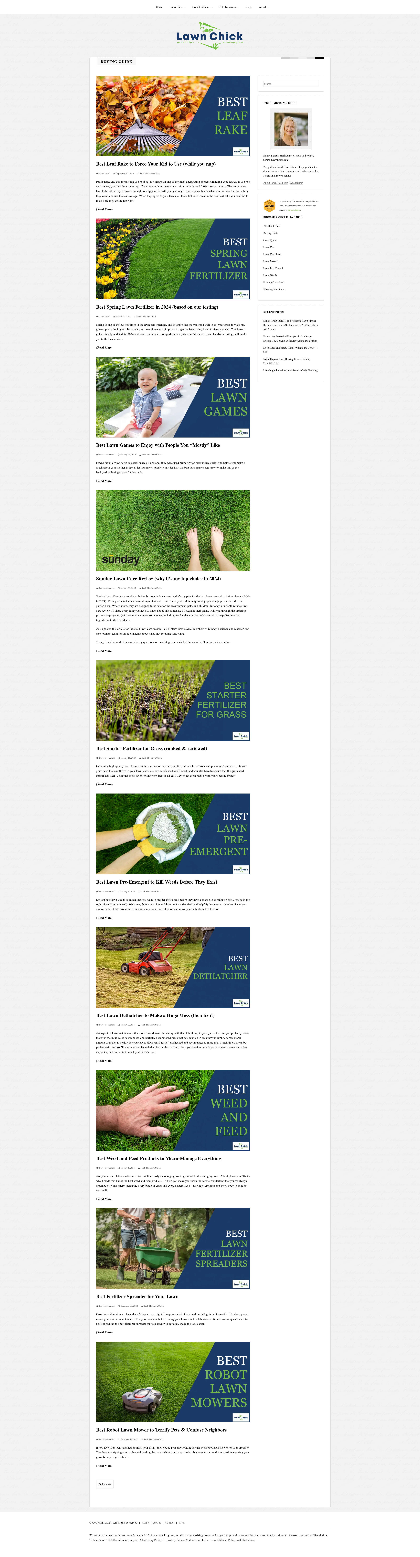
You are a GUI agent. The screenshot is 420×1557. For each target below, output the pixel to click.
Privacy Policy (175, 1540)
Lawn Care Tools (272, 254)
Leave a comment (107, 454)
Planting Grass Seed (273, 282)
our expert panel (294, 210)
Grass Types (269, 240)
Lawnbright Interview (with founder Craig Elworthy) (290, 370)
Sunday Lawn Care (107, 596)
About (262, 6)
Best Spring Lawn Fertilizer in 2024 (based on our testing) (157, 306)
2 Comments (104, 173)
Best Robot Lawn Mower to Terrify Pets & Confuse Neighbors (161, 1429)
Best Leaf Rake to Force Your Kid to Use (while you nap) (156, 163)
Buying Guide (270, 233)
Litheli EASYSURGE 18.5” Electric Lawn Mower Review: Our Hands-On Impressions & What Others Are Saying (290, 325)
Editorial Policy (226, 1540)
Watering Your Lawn (274, 289)
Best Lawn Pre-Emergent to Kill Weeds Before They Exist (156, 881)
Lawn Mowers (270, 261)
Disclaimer (248, 1540)
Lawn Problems (201, 6)
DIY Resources (227, 6)
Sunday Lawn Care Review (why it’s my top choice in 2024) (158, 578)
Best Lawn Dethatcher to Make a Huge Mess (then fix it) (155, 1015)
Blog (248, 6)
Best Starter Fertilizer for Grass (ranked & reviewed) (151, 748)
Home (159, 6)
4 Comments (104, 316)
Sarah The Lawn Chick (150, 173)
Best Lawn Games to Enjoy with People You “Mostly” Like (158, 444)
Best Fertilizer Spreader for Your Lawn (137, 1296)
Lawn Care (176, 6)
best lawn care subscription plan (220, 596)
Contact (169, 1522)
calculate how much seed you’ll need (165, 771)
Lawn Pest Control (273, 268)
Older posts (105, 1484)
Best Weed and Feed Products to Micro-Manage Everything (158, 1158)
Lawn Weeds (270, 275)
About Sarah (296, 182)
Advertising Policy (150, 1540)
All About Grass (271, 226)
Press (182, 1522)
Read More (104, 209)
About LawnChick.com (275, 182)
